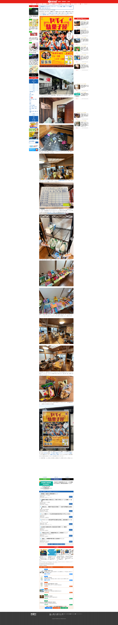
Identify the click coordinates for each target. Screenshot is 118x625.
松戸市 (30, 100)
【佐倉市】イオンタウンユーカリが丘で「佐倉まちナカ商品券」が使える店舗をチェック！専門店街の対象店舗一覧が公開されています (84, 124)
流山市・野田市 (31, 94)
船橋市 (30, 103)
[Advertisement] (81, 11)
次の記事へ (67, 477)
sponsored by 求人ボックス (56, 491)
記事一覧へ (56, 477)
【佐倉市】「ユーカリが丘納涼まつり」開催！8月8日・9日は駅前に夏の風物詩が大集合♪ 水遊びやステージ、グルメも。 (85, 58)
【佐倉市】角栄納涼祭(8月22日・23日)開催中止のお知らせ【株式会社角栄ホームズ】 (85, 94)
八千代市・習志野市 (32, 105)
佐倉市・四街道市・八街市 (64, 1)
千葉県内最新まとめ (32, 91)
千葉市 (30, 93)
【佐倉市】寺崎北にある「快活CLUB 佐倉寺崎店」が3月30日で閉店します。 (85, 86)
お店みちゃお (42, 565)
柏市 (31, 97)
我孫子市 (30, 96)
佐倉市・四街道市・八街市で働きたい (46, 491)
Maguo (46, 565)
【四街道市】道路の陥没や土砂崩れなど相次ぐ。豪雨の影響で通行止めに (33, 16)
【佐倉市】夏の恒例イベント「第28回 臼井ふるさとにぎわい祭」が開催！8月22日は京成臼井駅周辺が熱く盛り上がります (85, 32)
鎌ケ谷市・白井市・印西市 (33, 99)
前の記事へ (45, 477)
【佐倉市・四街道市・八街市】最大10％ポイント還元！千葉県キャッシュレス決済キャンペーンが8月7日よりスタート (84, 49)
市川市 (30, 102)
